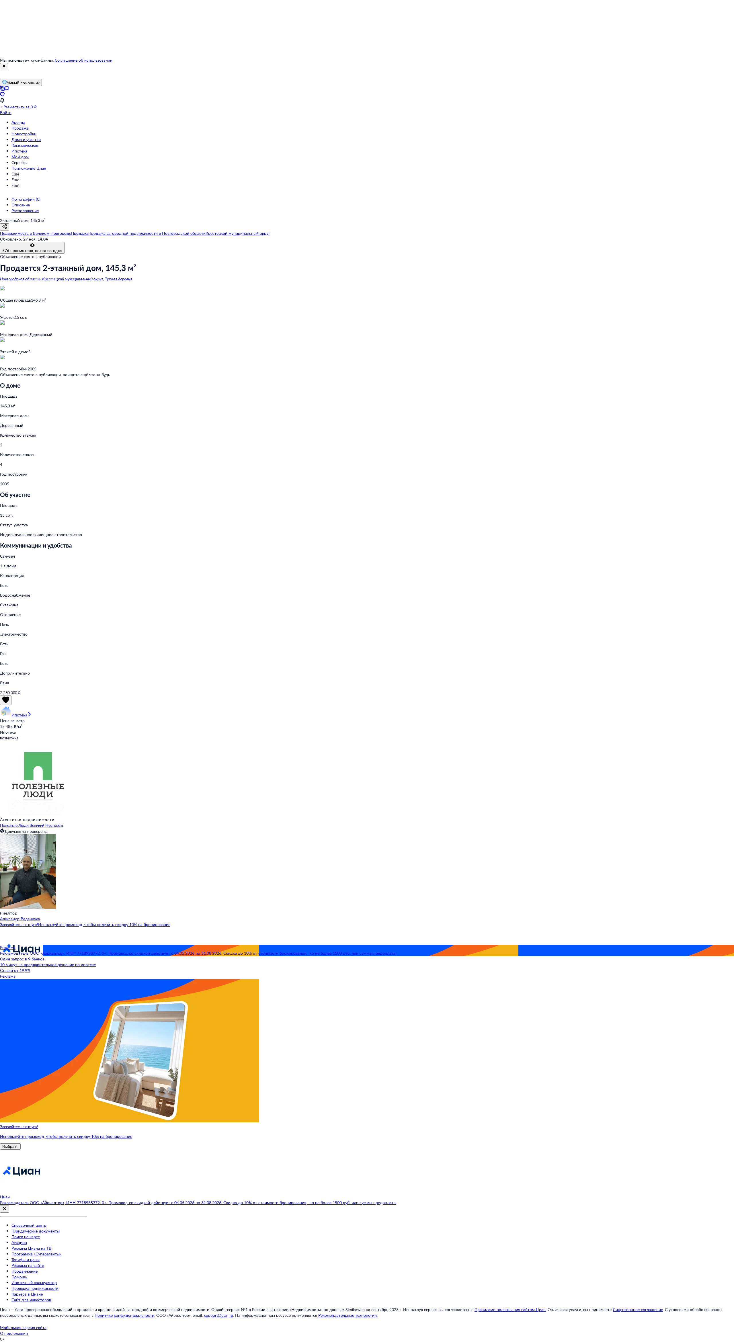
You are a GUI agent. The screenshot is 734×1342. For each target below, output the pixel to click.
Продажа (20, 128)
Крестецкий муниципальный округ (72, 279)
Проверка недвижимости (34, 1288)
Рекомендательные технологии (347, 1315)
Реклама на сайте (27, 1265)
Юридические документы (35, 1231)
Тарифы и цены (25, 1259)
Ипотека (19, 151)
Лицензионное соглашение (638, 1309)
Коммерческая (24, 145)
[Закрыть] (4, 66)
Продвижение (24, 1271)
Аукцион (19, 1242)
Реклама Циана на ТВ (31, 1248)
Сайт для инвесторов (31, 1299)
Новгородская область (20, 279)
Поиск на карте (25, 1236)
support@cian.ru (218, 1315)
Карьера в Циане (27, 1294)
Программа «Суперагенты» (36, 1254)
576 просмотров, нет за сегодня (32, 250)
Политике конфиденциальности (124, 1315)
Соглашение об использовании (83, 60)
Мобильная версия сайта (23, 1327)
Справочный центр (28, 1225)
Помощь (19, 1277)
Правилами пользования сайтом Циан (510, 1309)
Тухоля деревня (118, 279)
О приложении (14, 1333)
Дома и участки (26, 139)
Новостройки (23, 133)
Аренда (18, 122)
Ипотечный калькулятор (34, 1282)
